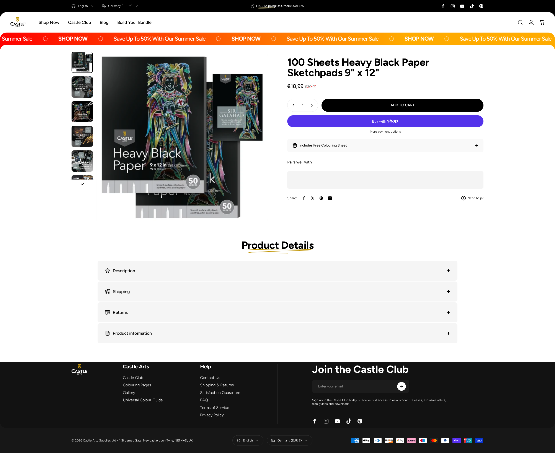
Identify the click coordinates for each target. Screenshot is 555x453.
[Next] (256, 148)
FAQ (204, 400)
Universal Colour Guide (143, 400)
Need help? (475, 198)
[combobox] (83, 6)
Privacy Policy (212, 415)
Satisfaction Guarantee (220, 392)
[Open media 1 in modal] (182, 137)
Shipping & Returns (217, 385)
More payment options (385, 131)
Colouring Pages (137, 385)
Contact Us (210, 377)
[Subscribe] (401, 386)
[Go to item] (82, 62)
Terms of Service (214, 407)
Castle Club (133, 377)
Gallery (129, 392)
